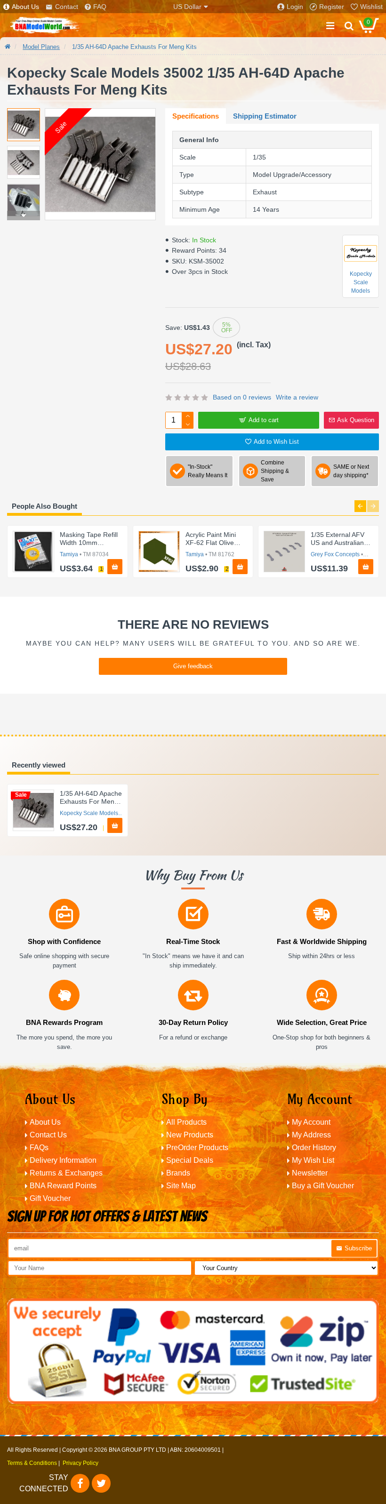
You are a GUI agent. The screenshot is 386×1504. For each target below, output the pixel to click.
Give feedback (193, 666)
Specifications (195, 116)
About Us (25, 6)
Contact (66, 6)
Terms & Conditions (32, 1463)
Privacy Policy (80, 1463)
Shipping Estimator (265, 116)
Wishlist (371, 6)
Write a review (297, 397)
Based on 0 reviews (242, 397)
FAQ (99, 6)
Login (295, 6)
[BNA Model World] (44, 25)
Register (331, 6)
